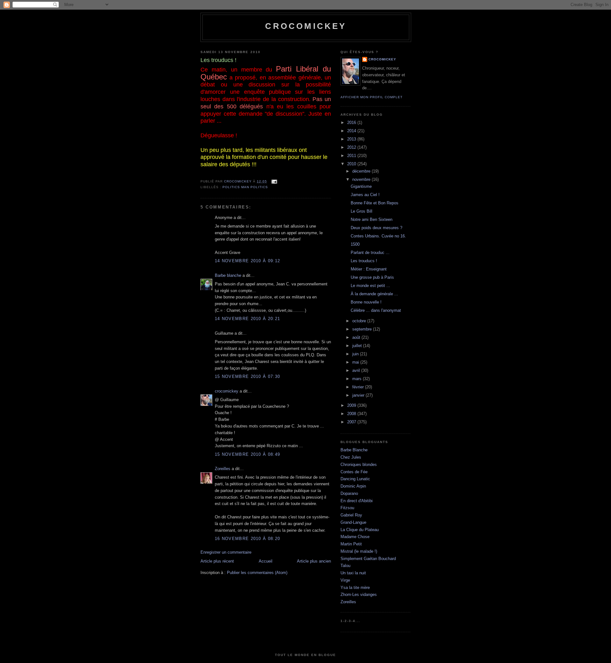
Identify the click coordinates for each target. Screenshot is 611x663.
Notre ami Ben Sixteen (371, 219)
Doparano (349, 493)
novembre (362, 179)
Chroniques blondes (359, 464)
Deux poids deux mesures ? (376, 227)
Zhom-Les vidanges (359, 594)
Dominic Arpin (353, 486)
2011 (352, 155)
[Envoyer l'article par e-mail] (273, 181)
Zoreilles (222, 468)
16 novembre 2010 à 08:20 (247, 538)
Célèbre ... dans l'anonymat (376, 310)
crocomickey (305, 26)
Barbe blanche (228, 275)
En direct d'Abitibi (357, 500)
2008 (352, 413)
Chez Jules (351, 457)
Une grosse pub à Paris (372, 277)
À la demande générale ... (374, 293)
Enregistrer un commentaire (225, 552)
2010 (352, 163)
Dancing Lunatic (355, 478)
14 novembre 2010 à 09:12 (247, 260)
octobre (359, 320)
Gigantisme (361, 186)
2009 (352, 405)
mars (357, 378)
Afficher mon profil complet (372, 97)
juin (356, 354)
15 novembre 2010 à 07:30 (247, 376)
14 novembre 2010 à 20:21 (247, 318)
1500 (355, 244)
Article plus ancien (314, 561)
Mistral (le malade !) (359, 551)
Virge (345, 580)
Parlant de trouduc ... (370, 252)
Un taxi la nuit (353, 573)
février (358, 387)
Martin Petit (351, 544)
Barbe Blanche (354, 450)
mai (356, 362)
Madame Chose (355, 536)
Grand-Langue (353, 522)
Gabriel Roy (351, 515)
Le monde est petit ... (370, 285)
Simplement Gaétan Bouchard (368, 558)
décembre (362, 171)
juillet (357, 345)
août (357, 337)
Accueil (265, 561)
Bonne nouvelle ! (366, 302)
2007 (352, 422)
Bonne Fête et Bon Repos (374, 203)
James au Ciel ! (365, 194)
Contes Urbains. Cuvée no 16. (378, 236)
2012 (352, 147)
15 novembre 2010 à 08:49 (247, 454)
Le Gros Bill (361, 211)
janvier (359, 395)
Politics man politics (245, 187)
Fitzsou (347, 507)
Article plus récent (217, 561)
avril (356, 370)
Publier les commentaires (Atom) (257, 572)
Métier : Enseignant (369, 269)
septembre (362, 329)
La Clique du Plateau (360, 529)
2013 (352, 139)
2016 (352, 122)
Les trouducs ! (364, 260)
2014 (352, 130)
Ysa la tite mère (355, 587)
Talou (345, 565)
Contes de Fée (354, 471)
